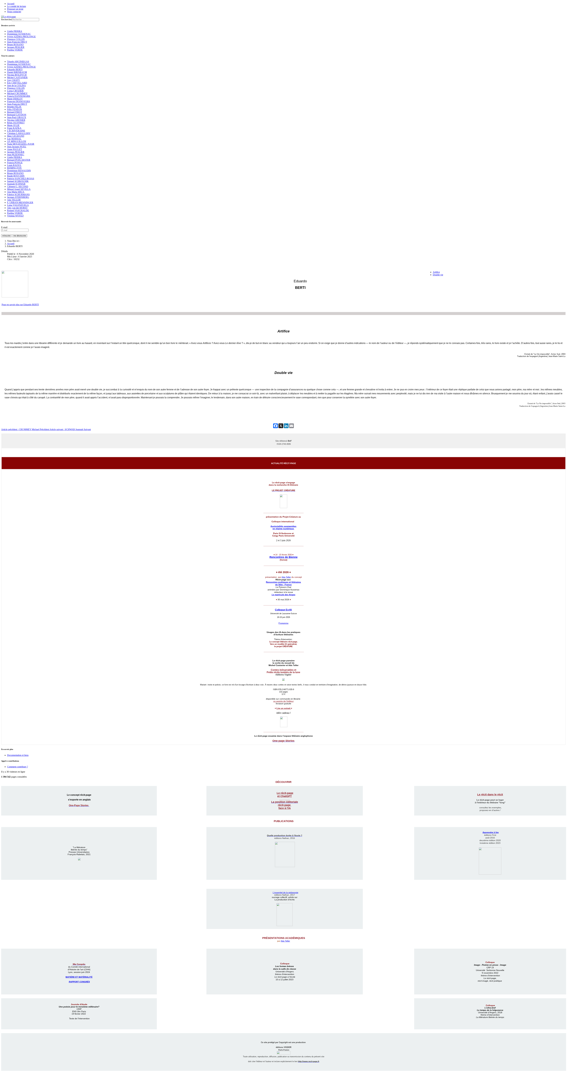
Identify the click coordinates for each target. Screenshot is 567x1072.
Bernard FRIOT (14, 112)
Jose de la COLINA (16, 85)
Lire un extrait (283, 708)
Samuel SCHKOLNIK (18, 181)
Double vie (438, 274)
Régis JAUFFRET (16, 122)
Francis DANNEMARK (18, 96)
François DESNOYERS (18, 101)
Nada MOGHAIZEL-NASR (20, 144)
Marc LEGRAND (15, 136)
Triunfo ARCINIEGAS (18, 61)
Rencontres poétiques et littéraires (283, 582)
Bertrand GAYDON (16, 114)
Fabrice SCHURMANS (18, 194)
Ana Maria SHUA (15, 192)
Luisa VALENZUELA (18, 205)
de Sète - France (283, 584)
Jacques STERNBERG (18, 197)
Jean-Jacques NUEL (16, 146)
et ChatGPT (284, 796)
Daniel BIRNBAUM (17, 72)
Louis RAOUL (14, 165)
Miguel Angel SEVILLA (19, 189)
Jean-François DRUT (17, 42)
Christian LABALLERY (18, 133)
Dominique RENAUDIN (19, 170)
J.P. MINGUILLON (16, 141)
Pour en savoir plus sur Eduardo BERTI (20, 304)
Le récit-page (285, 793)
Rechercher (6, 19)
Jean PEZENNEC (15, 154)
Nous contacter (14, 11)
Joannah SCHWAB (16, 184)
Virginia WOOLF (15, 216)
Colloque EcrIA (283, 610)
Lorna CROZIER (15, 91)
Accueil (10, 3)
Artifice (436, 272)
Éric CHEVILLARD (17, 83)
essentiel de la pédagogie (286, 892)
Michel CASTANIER (17, 77)
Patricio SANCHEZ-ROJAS (20, 178)
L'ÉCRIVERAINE (16, 130)
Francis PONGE (15, 162)
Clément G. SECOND (17, 186)
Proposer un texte (15, 9)
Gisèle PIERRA (14, 31)
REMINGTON (14, 168)
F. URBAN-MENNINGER (20, 202)
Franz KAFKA (14, 128)
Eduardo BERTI (14, 69)
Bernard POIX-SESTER (18, 160)
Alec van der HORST (17, 208)
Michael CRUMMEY (17, 93)
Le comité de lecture (16, 6)
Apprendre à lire (491, 832)
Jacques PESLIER (15, 47)
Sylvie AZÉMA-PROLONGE (21, 36)
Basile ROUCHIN (16, 176)
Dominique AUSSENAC (19, 34)
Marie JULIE (13, 125)
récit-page (284, 805)
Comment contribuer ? (17, 766)
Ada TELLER (14, 200)
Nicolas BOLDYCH (17, 75)
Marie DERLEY (15, 99)
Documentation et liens (17, 755)
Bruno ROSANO (15, 44)
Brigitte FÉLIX (14, 106)
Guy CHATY (13, 80)
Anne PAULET (14, 149)
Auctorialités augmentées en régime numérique (283, 527)
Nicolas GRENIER (16, 120)
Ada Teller (286, 577)
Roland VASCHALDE (18, 210)
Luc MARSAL (14, 138)
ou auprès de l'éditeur (283, 701)
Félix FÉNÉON (14, 109)
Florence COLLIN (16, 39)
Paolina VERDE (15, 50)
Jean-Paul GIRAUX (16, 117)
